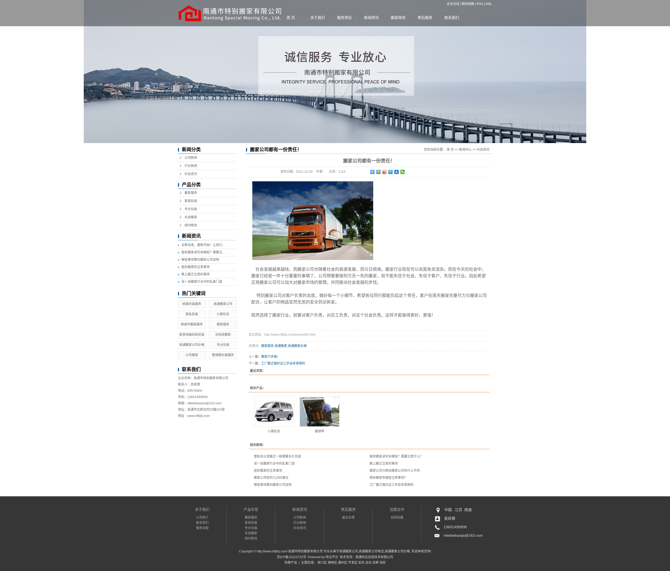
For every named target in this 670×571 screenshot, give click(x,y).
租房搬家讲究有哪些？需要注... (203, 252)
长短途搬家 (223, 334)
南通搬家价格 (297, 346)
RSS (480, 4)
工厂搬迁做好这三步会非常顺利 (283, 363)
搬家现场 (398, 17)
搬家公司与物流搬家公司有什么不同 (395, 470)
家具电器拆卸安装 (191, 334)
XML (488, 4)
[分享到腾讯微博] (390, 172)
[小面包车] (274, 411)
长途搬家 (191, 217)
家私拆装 (192, 314)
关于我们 (317, 17)
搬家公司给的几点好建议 (271, 478)
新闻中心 (465, 149)
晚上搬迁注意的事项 (195, 274)
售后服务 (425, 17)
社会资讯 (191, 174)
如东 (361, 562)
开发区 (353, 562)
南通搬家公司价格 (191, 345)
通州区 (342, 562)
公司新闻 (191, 158)
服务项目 (344, 17)
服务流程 (202, 528)
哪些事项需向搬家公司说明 (200, 260)
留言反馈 (348, 517)
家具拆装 (191, 201)
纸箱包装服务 (191, 304)
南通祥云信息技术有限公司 (374, 557)
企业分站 (453, 4)
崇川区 (322, 562)
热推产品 (290, 562)
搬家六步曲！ (270, 356)
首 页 (291, 17)
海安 (382, 562)
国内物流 (191, 225)
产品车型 (251, 509)
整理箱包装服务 (223, 355)
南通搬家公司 (223, 304)
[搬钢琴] (319, 411)
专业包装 (191, 209)
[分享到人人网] (396, 172)
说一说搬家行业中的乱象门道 (201, 282)
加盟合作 (397, 509)
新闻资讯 (371, 17)
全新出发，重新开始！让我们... (203, 245)
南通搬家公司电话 (371, 551)
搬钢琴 (319, 431)
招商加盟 (397, 517)
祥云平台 (332, 557)
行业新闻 (191, 166)
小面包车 (223, 314)
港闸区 (332, 562)
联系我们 (451, 17)
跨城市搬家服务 (192, 324)
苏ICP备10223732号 (291, 557)
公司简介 (202, 517)
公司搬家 (192, 355)
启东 (368, 562)
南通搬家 (281, 346)
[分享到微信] (402, 172)
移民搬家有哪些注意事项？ (388, 478)
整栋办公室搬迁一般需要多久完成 (277, 456)
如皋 (375, 562)
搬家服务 (191, 193)
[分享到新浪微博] (384, 172)
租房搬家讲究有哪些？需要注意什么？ (396, 456)
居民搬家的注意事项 (195, 267)
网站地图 (468, 4)
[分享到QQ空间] (378, 172)
